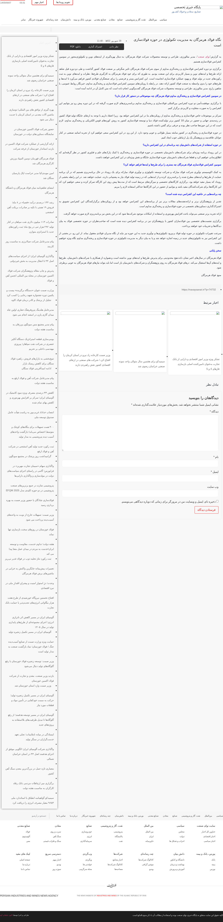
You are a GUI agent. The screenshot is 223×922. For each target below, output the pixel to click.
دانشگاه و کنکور (177, 860)
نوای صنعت (204, 56)
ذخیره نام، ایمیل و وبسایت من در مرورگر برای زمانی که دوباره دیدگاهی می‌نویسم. (168, 501)
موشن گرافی (147, 864)
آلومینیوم (26, 836)
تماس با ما (61, 816)
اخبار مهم (57, 860)
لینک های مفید (23, 853)
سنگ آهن (57, 836)
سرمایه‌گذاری (86, 841)
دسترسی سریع (53, 853)
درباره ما (73, 816)
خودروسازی (87, 831)
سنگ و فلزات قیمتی (52, 841)
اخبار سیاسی (209, 841)
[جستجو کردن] (2, 815)
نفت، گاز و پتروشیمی (135, 19)
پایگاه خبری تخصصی (187, 7)
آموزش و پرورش (177, 869)
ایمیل (214, 472)
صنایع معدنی (100, 19)
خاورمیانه (149, 841)
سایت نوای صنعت (206, 825)
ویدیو (151, 869)
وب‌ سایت (212, 486)
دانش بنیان (179, 853)
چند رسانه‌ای (52, 19)
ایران (151, 836)
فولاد (28, 831)
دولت (182, 836)
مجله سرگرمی (85, 869)
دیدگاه (214, 411)
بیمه (213, 864)
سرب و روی (55, 831)
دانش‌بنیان (66, 19)
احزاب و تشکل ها (176, 841)
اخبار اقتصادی (209, 836)
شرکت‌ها (118, 853)
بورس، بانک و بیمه (82, 19)
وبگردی (88, 860)
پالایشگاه (119, 836)
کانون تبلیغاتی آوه (6, 915)
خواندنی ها (87, 864)
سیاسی (163, 19)
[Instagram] (215, 896)
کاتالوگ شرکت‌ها (146, 860)
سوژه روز (56, 869)
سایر (23, 19)
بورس (212, 869)
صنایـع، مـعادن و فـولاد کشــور (186, 11)
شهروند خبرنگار (35, 19)
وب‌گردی (87, 853)
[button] (138, 290)
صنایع (120, 19)
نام (215, 457)
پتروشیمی (118, 831)
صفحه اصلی (25, 860)
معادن (112, 19)
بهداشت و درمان (177, 864)
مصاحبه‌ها (118, 869)
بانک (213, 860)
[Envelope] (210, 896)
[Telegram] (221, 896)
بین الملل (148, 825)
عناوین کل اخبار (208, 831)
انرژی (89, 836)
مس (28, 841)
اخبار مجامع (118, 860)
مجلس (181, 831)
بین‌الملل (153, 19)
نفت (121, 841)
